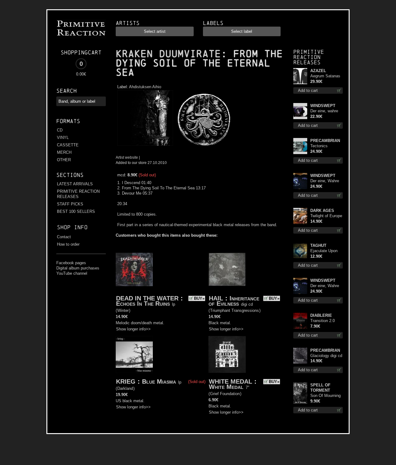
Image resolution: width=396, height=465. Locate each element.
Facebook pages (71, 262)
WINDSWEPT (322, 105)
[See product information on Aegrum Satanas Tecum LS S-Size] (300, 76)
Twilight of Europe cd (326, 216)
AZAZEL (318, 70)
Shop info (72, 227)
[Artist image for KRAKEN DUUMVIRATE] (202, 146)
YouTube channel (71, 273)
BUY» (199, 298)
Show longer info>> (133, 329)
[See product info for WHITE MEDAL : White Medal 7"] (227, 354)
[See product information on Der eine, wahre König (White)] (300, 111)
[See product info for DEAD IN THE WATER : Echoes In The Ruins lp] (134, 269)
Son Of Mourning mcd (325, 395)
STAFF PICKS (70, 204)
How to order (68, 244)
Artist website (127, 157)
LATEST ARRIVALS (75, 184)
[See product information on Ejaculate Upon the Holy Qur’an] (300, 251)
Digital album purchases (77, 268)
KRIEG (126, 381)
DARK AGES (322, 210)
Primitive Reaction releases (308, 57)
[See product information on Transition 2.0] (300, 321)
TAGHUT (318, 245)
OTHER (64, 159)
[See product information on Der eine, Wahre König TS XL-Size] (300, 286)
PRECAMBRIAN (325, 140)
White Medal (226, 386)
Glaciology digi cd (326, 355)
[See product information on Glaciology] (300, 356)
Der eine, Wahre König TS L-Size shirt (325, 181)
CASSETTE (68, 145)
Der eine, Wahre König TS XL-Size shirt (326, 286)
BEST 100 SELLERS (76, 211)
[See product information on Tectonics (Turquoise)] (300, 146)
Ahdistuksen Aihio (145, 86)
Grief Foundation (225, 393)
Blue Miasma (159, 381)
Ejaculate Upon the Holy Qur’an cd (324, 251)
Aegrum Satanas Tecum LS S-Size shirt (326, 76)
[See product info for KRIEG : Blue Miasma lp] (134, 354)
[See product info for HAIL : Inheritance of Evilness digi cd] (227, 269)
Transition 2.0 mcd (322, 321)
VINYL (63, 137)
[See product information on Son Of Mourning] (300, 393)
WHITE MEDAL (230, 381)
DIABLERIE (321, 315)
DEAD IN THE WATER (147, 298)
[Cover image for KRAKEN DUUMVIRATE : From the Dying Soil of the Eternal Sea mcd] (145, 146)
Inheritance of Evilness (234, 301)
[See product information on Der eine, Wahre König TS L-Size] (300, 181)
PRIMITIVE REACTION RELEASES (78, 194)
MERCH (64, 152)
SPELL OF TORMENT (320, 388)
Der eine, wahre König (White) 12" (326, 111)
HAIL (216, 298)
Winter (123, 310)
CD (59, 130)
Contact (64, 237)
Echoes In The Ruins (143, 303)
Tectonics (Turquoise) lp (322, 146)
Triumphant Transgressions (234, 310)
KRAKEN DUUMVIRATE (168, 53)
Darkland (125, 388)
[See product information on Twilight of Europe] (300, 216)
